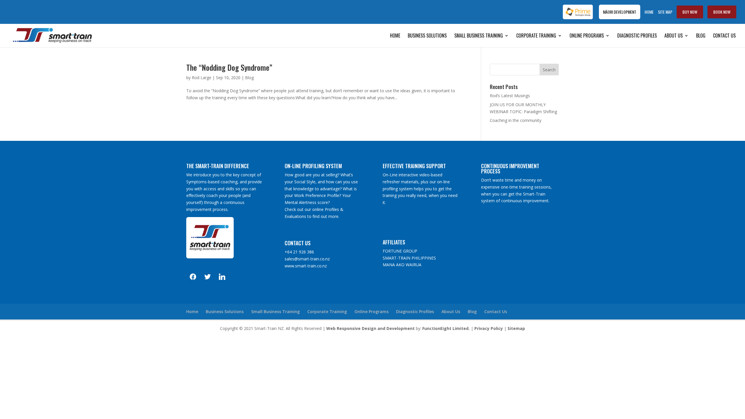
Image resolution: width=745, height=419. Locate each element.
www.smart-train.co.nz (306, 266)
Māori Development (619, 12)
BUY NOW (689, 12)
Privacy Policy (488, 328)
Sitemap (516, 328)
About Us (673, 36)
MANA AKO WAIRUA (402, 264)
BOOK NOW (721, 12)
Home (649, 12)
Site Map (665, 12)
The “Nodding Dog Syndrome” (229, 67)
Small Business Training (478, 36)
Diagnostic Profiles (637, 36)
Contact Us (724, 36)
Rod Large (201, 77)
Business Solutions (427, 36)
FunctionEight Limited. (446, 328)
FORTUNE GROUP (400, 251)
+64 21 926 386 (299, 252)
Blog (700, 36)
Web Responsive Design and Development (370, 328)
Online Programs (587, 36)
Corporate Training (536, 36)
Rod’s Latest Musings (510, 95)
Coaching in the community (515, 120)
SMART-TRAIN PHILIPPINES (409, 258)
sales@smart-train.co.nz (307, 259)
